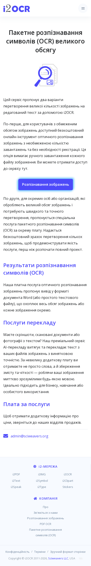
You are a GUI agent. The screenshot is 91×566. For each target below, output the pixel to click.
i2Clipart (68, 481)
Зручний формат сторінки (67, 552)
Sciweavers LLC (58, 558)
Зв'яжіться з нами (46, 513)
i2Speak (16, 487)
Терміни (40, 552)
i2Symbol (42, 481)
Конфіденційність (18, 552)
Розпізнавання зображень (45, 184)
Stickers (68, 487)
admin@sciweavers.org (29, 436)
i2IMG (42, 474)
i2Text (16, 481)
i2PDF (16, 474)
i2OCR (68, 474)
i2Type (42, 487)
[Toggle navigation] (83, 8)
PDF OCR (45, 524)
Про (45, 507)
